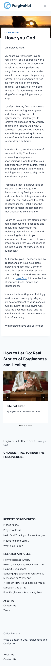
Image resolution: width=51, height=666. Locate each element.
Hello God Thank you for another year (24, 535)
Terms (6, 610)
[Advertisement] (25, 488)
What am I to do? (13, 546)
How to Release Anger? (16, 559)
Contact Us (9, 605)
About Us (8, 600)
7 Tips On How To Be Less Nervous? (24, 582)
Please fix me (11, 524)
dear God (21, 278)
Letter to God (12, 32)
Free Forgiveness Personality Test (22, 592)
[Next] (43, 397)
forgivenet (14, 411)
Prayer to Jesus (12, 530)
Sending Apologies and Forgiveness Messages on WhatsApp (23, 575)
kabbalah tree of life (14, 587)
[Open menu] (45, 5)
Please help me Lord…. (16, 540)
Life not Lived (16, 406)
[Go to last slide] (8, 397)
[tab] (20, 425)
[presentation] (25, 386)
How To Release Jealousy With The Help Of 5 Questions (23, 566)
